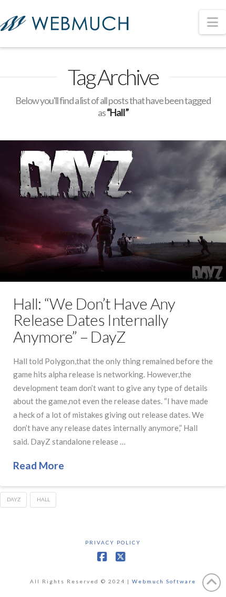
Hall (43, 499)
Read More (38, 465)
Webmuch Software (164, 581)
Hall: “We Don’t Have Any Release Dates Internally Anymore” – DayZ (94, 320)
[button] (212, 22)
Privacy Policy (113, 542)
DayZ (13, 499)
